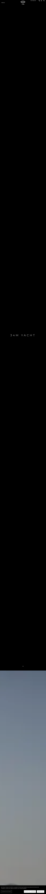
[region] (23, 889)
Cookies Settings (6, 891)
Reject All (40, 891)
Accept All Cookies (30, 891)
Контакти (33, 0)
